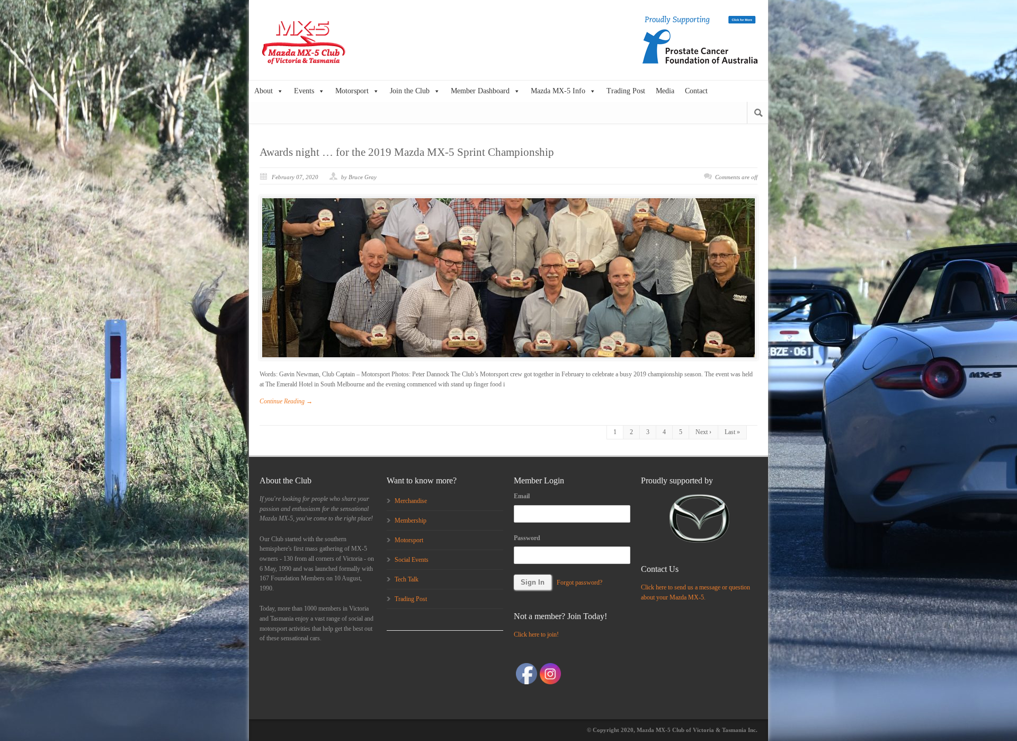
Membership (410, 520)
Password (527, 538)
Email (522, 496)
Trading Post (625, 91)
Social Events (412, 559)
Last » (732, 432)
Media (665, 91)
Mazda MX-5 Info (558, 91)
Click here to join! (536, 634)
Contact (696, 91)
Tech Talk (406, 579)
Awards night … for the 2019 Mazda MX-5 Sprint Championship (407, 152)
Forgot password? (579, 582)
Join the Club (410, 91)
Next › (703, 432)
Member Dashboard (480, 91)
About (263, 91)
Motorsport (352, 91)
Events (304, 91)
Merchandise (411, 501)
